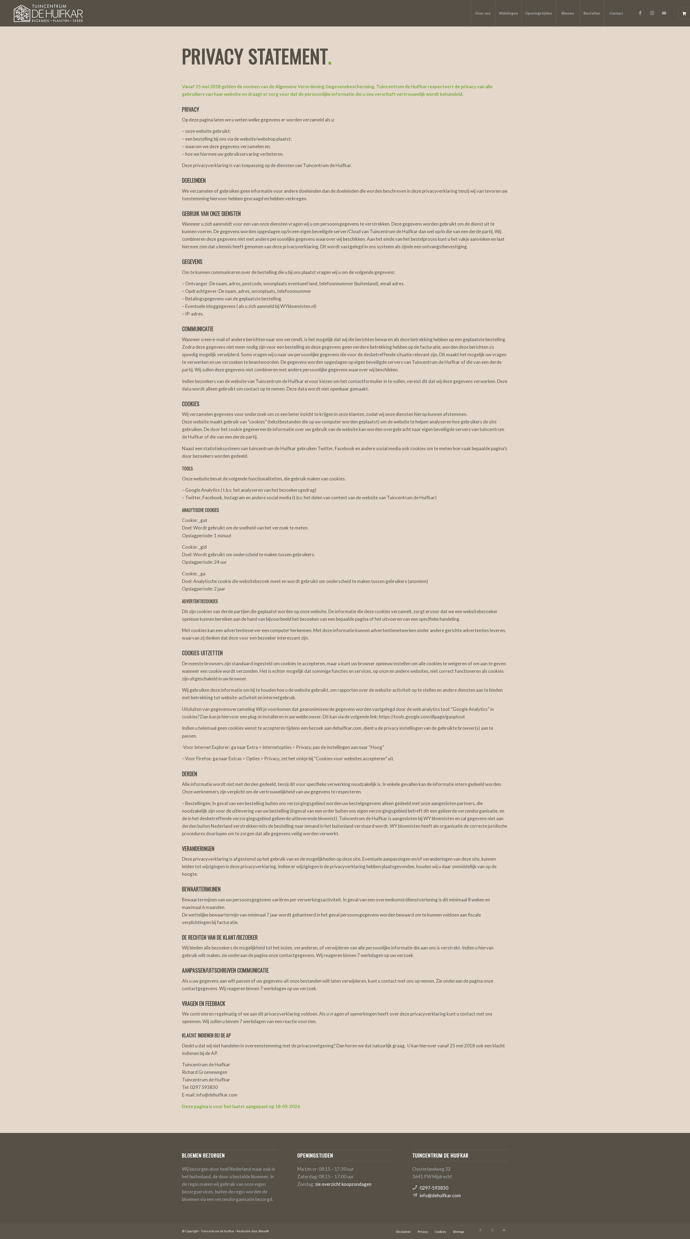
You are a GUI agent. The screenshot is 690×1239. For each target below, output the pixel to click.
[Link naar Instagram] (652, 13)
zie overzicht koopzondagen (343, 1184)
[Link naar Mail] (664, 13)
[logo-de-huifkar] (48, 13)
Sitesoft (263, 1231)
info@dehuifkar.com (440, 1195)
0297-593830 (434, 1188)
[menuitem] (483, 13)
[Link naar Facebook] (640, 13)
